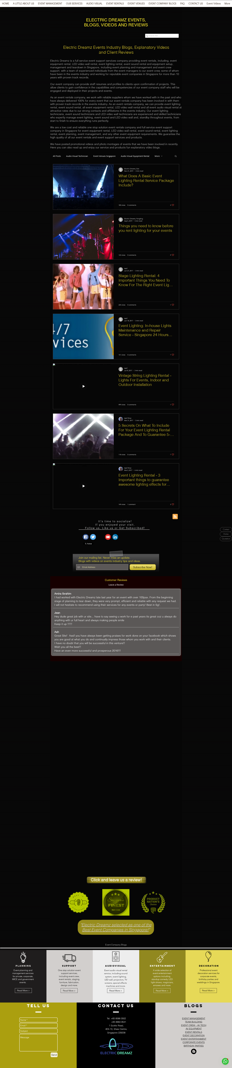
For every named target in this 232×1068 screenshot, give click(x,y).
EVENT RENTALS (193, 1032)
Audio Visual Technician (77, 156)
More (157, 156)
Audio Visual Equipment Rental (135, 156)
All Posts (57, 156)
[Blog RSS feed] (175, 516)
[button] (50, 4)
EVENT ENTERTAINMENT (193, 1038)
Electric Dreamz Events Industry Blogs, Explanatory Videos (116, 47)
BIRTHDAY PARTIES (194, 1045)
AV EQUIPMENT (194, 1028)
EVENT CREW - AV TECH (193, 1025)
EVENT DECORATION (193, 1035)
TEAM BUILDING (193, 1021)
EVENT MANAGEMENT (193, 1018)
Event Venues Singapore (104, 156)
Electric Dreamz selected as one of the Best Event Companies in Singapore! (116, 927)
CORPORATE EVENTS (194, 1042)
